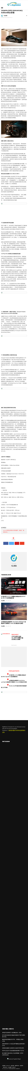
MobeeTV (8, 1065)
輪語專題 (12, 1065)
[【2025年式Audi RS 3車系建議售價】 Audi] (20, 973)
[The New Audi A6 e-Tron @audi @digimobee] (8, 917)
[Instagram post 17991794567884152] (20, 747)
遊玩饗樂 (10, 1067)
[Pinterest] (10, 735)
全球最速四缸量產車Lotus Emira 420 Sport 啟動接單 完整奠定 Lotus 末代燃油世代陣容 (13, 622)
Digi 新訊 (5, 15)
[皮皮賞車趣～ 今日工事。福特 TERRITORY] (20, 762)
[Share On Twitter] (11, 543)
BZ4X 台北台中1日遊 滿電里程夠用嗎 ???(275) (13, 1050)
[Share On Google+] (22, 543)
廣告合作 (14, 1067)
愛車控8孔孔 (5, 1067)
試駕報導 (21, 1065)
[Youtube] (7, 735)
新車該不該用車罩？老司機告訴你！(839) (12, 1032)
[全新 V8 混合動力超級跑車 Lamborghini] (8, 1007)
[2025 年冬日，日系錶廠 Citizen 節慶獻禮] (8, 834)
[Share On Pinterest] (17, 543)
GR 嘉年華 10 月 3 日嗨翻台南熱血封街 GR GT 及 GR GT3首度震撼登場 (13, 597)
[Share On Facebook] (5, 543)
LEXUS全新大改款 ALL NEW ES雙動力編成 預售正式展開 (17, 638)
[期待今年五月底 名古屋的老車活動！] (8, 748)
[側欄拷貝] (14, 692)
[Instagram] (13, 735)
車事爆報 (4, 1065)
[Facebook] (3, 735)
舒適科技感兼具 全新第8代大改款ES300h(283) (13, 1048)
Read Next (15, 634)
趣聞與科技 (17, 1065)
